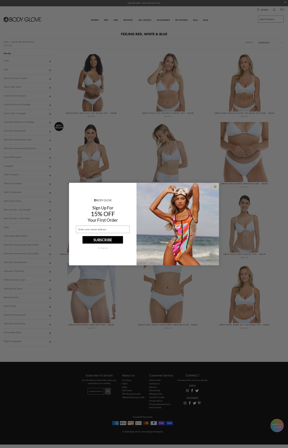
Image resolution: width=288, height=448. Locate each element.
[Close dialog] (215, 186)
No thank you (103, 248)
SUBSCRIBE (102, 240)
